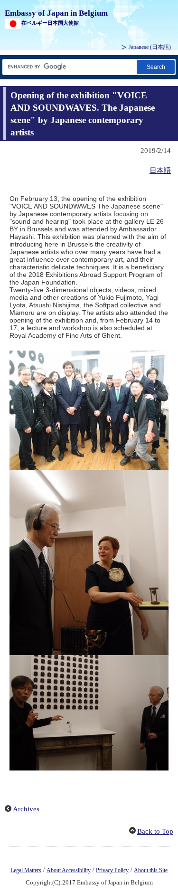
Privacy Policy (112, 870)
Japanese (150, 47)
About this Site (151, 870)
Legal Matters (25, 870)
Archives (26, 809)
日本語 (160, 170)
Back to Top (155, 831)
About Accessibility (69, 870)
